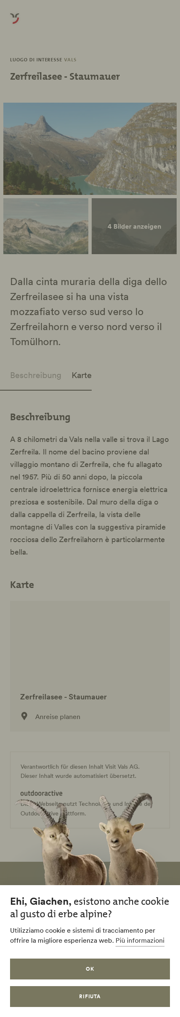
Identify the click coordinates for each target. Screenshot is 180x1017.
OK (90, 969)
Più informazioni (140, 940)
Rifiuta (90, 996)
